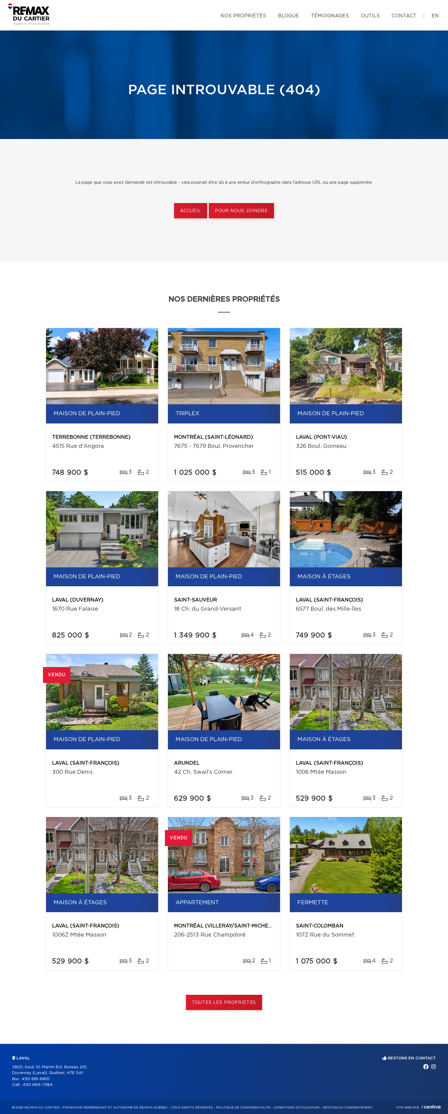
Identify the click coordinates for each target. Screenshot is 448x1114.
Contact (404, 15)
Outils (370, 15)
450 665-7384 (37, 1085)
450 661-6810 (36, 1079)
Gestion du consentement (347, 1107)
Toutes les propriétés (224, 1003)
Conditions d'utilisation (296, 1107)
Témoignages (330, 15)
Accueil (190, 211)
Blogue (288, 15)
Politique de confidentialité (243, 1107)
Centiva (431, 1107)
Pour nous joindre (241, 211)
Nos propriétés (243, 15)
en (435, 15)
